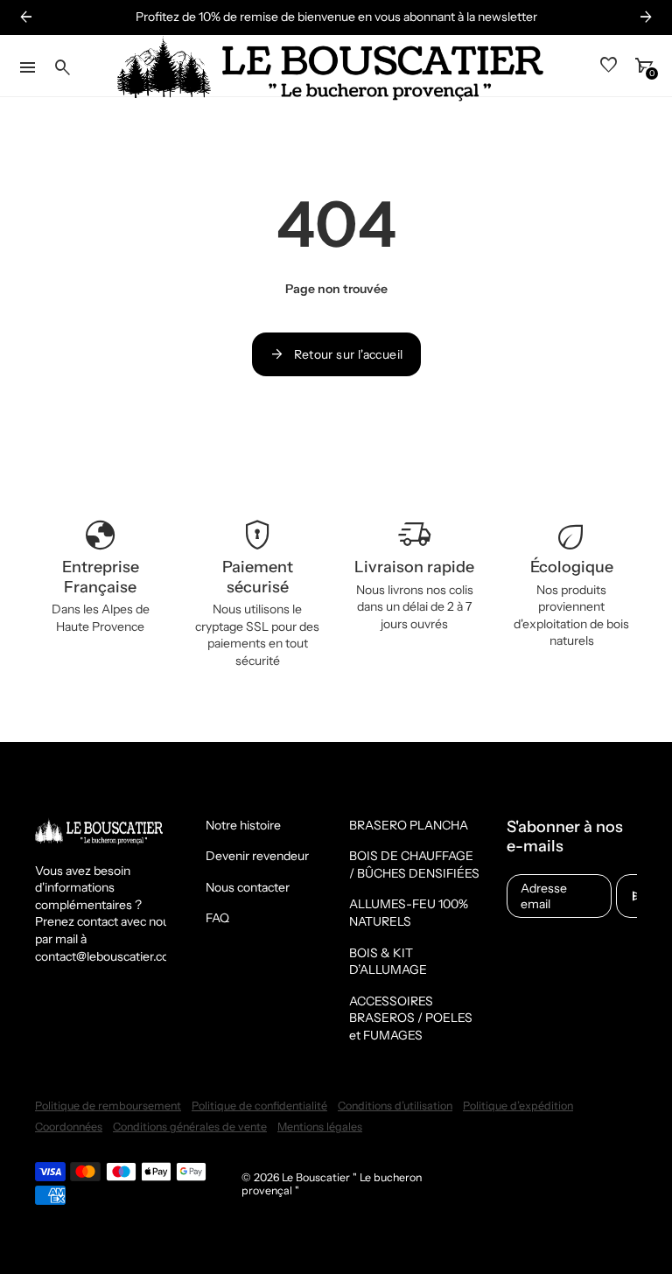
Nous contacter (248, 887)
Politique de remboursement (108, 1105)
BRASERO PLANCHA (408, 825)
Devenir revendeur (257, 856)
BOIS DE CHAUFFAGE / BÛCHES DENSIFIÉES (414, 864)
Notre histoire (243, 825)
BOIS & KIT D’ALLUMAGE (388, 961)
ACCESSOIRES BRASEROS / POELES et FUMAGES (410, 1018)
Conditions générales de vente (190, 1126)
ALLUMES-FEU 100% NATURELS (408, 912)
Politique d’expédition (518, 1105)
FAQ (217, 918)
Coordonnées (68, 1126)
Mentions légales (319, 1126)
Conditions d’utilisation (395, 1105)
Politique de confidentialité (259, 1105)
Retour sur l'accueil (336, 354)
